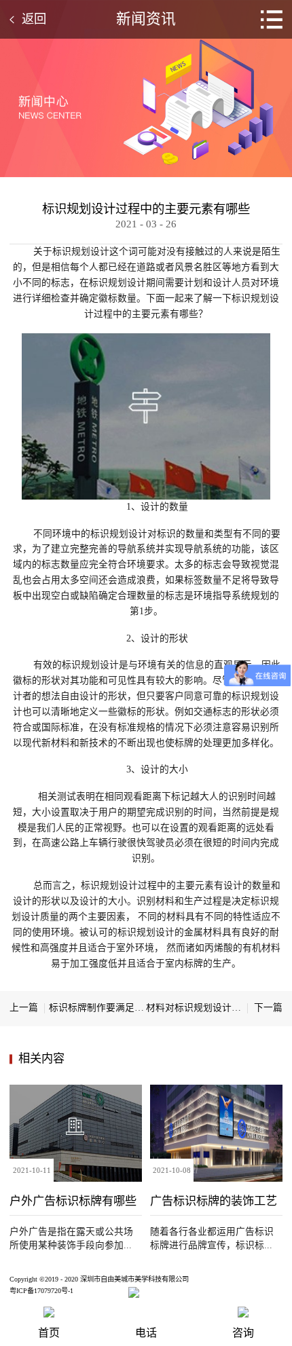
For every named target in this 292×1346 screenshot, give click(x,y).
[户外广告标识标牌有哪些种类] (76, 1089)
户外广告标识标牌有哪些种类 (73, 1201)
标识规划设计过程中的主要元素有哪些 (146, 209)
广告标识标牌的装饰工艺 (213, 1201)
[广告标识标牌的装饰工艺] (216, 1089)
